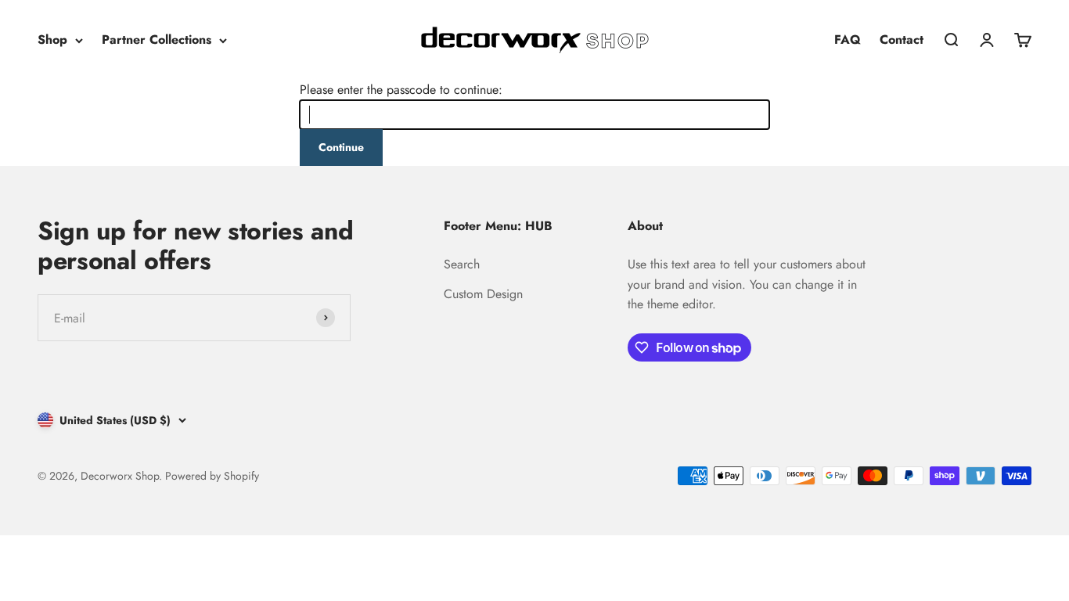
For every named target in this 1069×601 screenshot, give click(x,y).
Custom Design (483, 294)
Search (462, 264)
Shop (52, 40)
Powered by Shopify (212, 476)
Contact (901, 40)
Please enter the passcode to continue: (401, 90)
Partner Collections (156, 40)
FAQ (847, 40)
